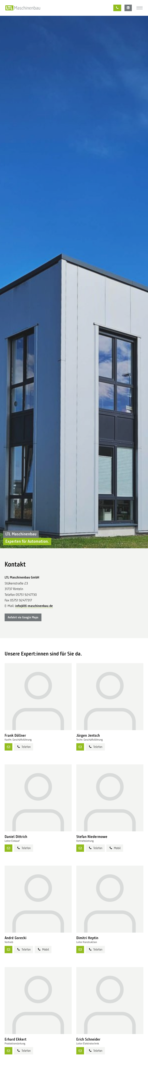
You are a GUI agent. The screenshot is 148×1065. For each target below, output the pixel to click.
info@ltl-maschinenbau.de (34, 606)
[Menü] (139, 8)
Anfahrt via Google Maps (23, 617)
